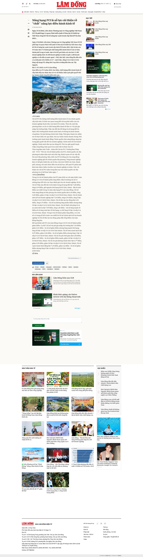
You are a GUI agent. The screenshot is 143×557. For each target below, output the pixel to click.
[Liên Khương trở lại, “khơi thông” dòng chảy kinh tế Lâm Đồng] (33, 455)
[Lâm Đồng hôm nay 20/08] (90, 31)
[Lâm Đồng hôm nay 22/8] (42, 283)
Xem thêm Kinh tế (28, 368)
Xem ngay (77, 308)
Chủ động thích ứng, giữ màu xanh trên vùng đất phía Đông (82, 389)
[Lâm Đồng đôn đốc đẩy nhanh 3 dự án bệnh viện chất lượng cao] (83, 404)
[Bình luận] (28, 33)
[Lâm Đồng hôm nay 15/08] (90, 54)
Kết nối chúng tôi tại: (88, 523)
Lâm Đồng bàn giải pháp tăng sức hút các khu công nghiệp (33, 389)
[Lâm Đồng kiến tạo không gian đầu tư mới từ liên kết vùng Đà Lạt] (58, 404)
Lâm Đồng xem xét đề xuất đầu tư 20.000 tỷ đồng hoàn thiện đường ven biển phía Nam (110, 402)
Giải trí (70, 267)
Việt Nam (57, 269)
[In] (47, 263)
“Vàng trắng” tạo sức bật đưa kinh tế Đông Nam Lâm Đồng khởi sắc (32, 415)
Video (103, 12)
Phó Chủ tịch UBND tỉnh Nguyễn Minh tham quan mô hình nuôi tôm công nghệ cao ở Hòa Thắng (57, 440)
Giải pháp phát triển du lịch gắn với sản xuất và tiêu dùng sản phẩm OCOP (57, 390)
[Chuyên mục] (23, 4)
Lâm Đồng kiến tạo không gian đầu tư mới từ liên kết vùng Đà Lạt (57, 415)
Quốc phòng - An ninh (60, 12)
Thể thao (64, 267)
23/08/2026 (39, 3)
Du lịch (78, 12)
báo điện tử (49, 269)
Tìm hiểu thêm (65, 344)
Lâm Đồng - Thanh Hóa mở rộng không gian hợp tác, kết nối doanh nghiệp (82, 439)
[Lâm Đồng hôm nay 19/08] (90, 39)
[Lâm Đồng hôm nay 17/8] (90, 46)
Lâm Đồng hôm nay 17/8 (103, 44)
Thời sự (37, 12)
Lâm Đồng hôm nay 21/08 (101, 22)
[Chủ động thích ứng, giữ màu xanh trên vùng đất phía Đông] (83, 379)
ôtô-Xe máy (37, 269)
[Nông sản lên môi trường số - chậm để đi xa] (33, 428)
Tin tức (36, 267)
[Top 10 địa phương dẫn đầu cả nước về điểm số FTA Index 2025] (83, 455)
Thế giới (42, 267)
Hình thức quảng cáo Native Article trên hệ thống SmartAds (67, 295)
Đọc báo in (26, 6)
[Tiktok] (97, 523)
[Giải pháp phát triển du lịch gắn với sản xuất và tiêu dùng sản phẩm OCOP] (58, 379)
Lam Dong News (117, 7)
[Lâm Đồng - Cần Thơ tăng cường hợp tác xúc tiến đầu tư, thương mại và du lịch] (58, 455)
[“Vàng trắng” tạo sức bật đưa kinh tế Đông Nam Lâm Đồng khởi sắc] (33, 404)
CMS (108, 555)
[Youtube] (101, 523)
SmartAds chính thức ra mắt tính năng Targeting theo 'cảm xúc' (70, 335)
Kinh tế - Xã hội (56, 267)
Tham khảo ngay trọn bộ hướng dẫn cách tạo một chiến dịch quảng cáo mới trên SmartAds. (97, 92)
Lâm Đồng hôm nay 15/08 (101, 53)
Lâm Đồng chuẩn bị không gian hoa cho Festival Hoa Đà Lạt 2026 (110, 411)
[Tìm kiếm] (29, 4)
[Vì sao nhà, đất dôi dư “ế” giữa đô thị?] (33, 479)
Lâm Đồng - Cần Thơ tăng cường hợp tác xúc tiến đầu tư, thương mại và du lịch (58, 466)
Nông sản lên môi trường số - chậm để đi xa (32, 438)
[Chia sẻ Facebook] (28, 29)
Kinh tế (41, 12)
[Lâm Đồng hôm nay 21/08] (90, 23)
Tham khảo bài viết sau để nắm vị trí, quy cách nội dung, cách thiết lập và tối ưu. (66, 300)
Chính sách (84, 12)
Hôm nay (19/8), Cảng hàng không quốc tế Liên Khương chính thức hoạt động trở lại (110, 374)
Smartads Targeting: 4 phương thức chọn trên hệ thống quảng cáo (96, 76)
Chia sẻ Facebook (38, 263)
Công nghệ (48, 267)
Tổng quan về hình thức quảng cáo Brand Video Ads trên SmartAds (104, 101)
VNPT (44, 269)
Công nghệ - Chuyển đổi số (94, 12)
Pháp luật (51, 12)
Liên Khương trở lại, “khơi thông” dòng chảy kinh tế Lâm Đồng (32, 466)
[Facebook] (105, 523)
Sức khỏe (76, 267)
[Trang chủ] (23, 12)
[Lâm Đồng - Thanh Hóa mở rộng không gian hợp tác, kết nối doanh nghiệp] (83, 428)
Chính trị (32, 12)
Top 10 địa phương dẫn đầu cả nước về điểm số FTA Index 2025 (83, 465)
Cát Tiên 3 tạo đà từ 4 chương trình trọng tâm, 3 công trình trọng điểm (57, 490)
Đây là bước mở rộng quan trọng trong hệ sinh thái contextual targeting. (70, 339)
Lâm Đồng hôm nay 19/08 (101, 37)
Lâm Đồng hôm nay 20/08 (101, 30)
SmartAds (37, 308)
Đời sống (46, 12)
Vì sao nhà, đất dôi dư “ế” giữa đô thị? (32, 490)
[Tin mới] (26, 4)
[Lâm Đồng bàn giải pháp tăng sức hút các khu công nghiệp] (33, 379)
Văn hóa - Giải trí (71, 12)
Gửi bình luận (38, 325)
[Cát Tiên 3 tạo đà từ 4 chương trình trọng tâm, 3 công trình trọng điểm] (58, 479)
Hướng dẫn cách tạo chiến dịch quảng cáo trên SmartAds (104, 87)
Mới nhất (26, 12)
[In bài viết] (28, 36)
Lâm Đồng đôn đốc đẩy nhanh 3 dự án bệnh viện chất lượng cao (82, 414)
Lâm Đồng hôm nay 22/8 (63, 278)
